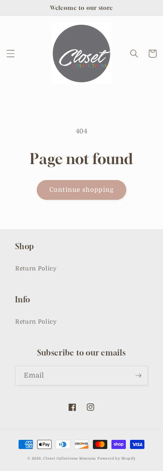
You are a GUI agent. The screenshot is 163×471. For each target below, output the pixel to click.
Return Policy (36, 268)
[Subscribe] (138, 376)
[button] (10, 53)
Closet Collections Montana (69, 458)
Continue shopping (81, 189)
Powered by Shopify (116, 458)
